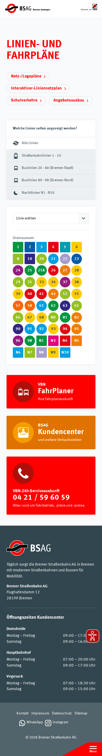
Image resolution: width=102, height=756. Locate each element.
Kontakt (22, 713)
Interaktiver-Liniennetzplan (36, 88)
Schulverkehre (24, 100)
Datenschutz (62, 713)
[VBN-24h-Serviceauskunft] (51, 486)
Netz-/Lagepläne (26, 76)
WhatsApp (35, 722)
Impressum (40, 713)
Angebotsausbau (68, 100)
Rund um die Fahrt (51, 432)
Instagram (60, 722)
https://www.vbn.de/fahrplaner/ (51, 391)
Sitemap (81, 713)
